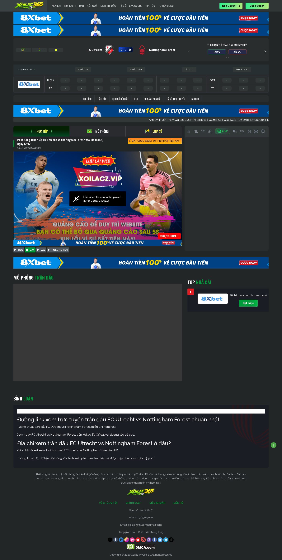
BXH (81, 5)
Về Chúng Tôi (108, 502)
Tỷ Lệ (122, 5)
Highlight (70, 5)
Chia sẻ (157, 131)
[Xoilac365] (29, 6)
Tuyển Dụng (166, 5)
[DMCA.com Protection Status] (141, 546)
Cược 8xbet (257, 5)
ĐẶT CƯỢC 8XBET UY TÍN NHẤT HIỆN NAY (155, 141)
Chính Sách (133, 502)
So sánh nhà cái (152, 99)
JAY (32, 249)
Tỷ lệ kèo (101, 99)
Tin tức (150, 5)
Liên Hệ (178, 502)
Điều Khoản (157, 502)
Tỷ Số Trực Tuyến (176, 99)
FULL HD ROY (60, 249)
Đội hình (87, 99)
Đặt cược (248, 303)
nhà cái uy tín (231, 5)
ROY (20, 249)
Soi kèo (195, 99)
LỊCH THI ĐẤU (108, 5)
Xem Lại (56, 5)
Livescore (135, 5)
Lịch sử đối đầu (120, 99)
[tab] (41, 131)
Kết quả (92, 5)
